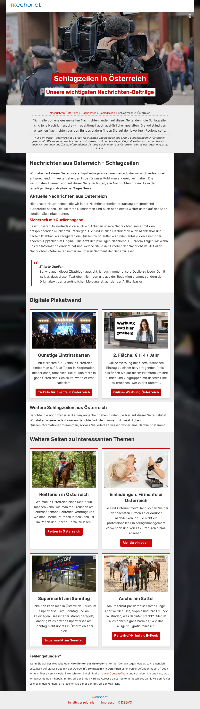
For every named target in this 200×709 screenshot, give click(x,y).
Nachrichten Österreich (64, 112)
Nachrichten (88, 112)
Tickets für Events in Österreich (64, 392)
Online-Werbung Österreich (136, 392)
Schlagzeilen (107, 112)
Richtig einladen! (136, 542)
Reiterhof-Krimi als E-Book (136, 635)
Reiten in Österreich (63, 531)
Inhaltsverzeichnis (81, 702)
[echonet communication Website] (100, 697)
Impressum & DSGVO (116, 702)
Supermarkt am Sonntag (64, 640)
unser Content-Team (115, 673)
